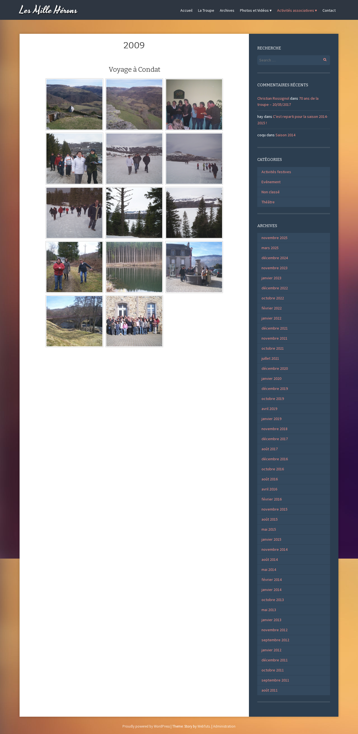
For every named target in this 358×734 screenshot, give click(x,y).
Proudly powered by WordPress (146, 726)
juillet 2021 (270, 358)
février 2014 (272, 579)
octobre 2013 (273, 599)
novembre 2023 (275, 267)
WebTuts (203, 726)
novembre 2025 (275, 237)
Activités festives (276, 171)
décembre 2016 (275, 458)
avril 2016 (269, 489)
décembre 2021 (275, 328)
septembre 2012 (275, 639)
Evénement (271, 181)
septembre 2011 (275, 680)
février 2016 (272, 499)
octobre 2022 (273, 298)
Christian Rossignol (273, 98)
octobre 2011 (273, 670)
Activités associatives (295, 10)
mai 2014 (269, 569)
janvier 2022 (271, 318)
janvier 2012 (271, 649)
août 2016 (270, 479)
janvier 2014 (271, 589)
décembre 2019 (275, 388)
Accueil (186, 10)
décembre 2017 (275, 438)
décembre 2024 (275, 257)
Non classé (271, 191)
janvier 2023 (271, 277)
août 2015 (270, 519)
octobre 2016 (273, 468)
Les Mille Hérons (49, 10)
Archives (227, 10)
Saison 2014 (285, 134)
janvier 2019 (271, 418)
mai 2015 (269, 529)
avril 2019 (269, 408)
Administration (224, 726)
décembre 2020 (275, 368)
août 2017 (270, 448)
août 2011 (270, 690)
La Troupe (206, 10)
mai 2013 (269, 609)
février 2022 (272, 308)
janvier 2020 (271, 378)
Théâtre (268, 201)
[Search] (321, 58)
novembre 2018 (275, 428)
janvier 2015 (271, 539)
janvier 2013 (271, 619)
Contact (329, 10)
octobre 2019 (273, 398)
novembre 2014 (275, 549)
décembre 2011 (275, 659)
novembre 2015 (275, 509)
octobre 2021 (273, 348)
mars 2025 (270, 247)
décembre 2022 (275, 287)
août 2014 (270, 559)
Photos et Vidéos (254, 10)
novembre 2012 (275, 629)
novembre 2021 (275, 338)
